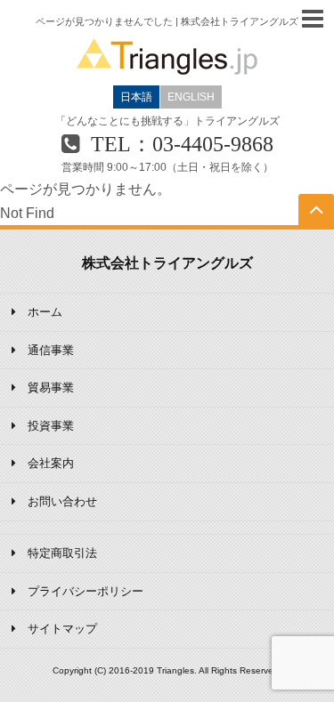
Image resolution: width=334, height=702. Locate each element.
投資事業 (51, 425)
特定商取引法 (62, 553)
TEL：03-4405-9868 (182, 144)
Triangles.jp (167, 56)
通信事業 (51, 350)
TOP (316, 225)
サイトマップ (62, 628)
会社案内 (51, 463)
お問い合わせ (62, 501)
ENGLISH (191, 97)
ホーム (45, 312)
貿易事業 (51, 387)
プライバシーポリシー (85, 591)
